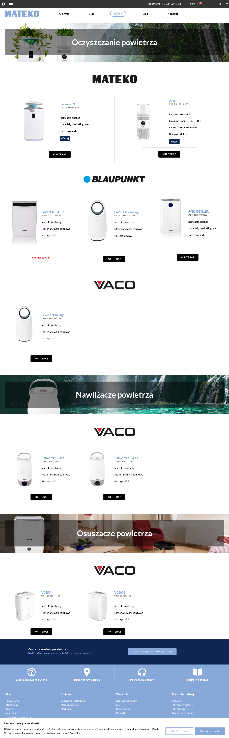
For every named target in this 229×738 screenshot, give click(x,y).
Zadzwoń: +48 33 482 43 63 (164, 3)
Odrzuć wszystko (179, 731)
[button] (220, 4)
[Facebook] (3, 4)
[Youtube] (11, 4)
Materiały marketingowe (74, 124)
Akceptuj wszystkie (209, 731)
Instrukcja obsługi (70, 117)
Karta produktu (68, 130)
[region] (114, 728)
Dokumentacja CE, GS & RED (185, 120)
